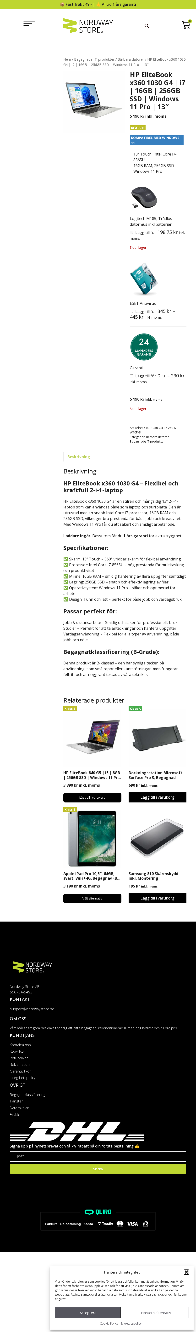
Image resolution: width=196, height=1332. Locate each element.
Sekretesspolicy (131, 1323)
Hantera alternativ (156, 1312)
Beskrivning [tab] (78, 456)
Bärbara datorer (131, 59)
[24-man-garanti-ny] (144, 347)
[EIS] (144, 280)
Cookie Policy (109, 1323)
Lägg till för (152, 314)
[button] (186, 1272)
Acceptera (88, 1312)
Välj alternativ (92, 898)
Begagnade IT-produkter (94, 59)
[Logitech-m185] (144, 198)
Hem (67, 59)
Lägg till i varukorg (92, 797)
